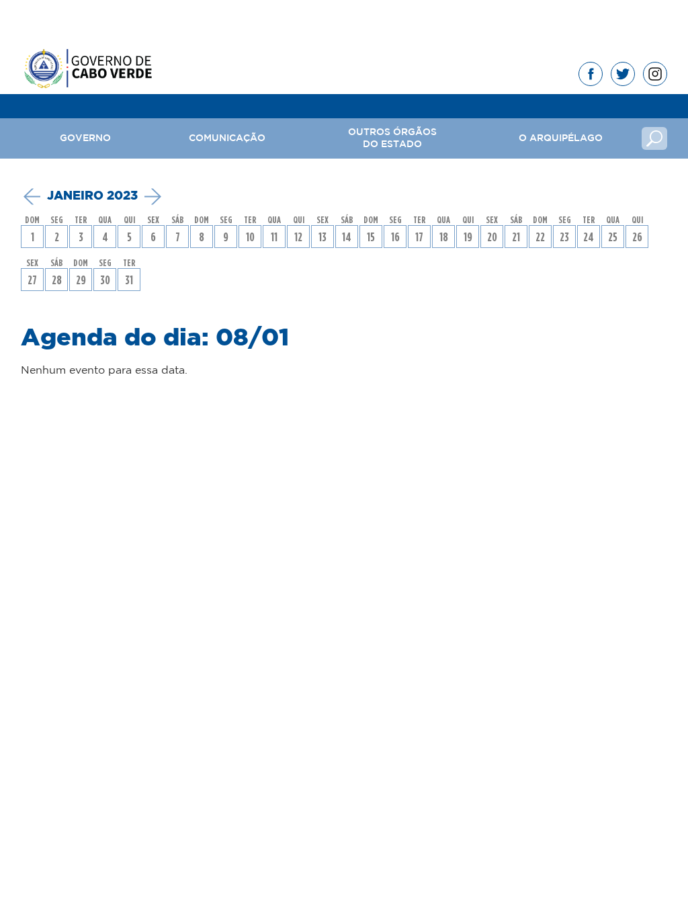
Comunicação (227, 138)
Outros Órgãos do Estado (392, 138)
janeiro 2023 (92, 196)
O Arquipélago (561, 138)
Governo (85, 138)
